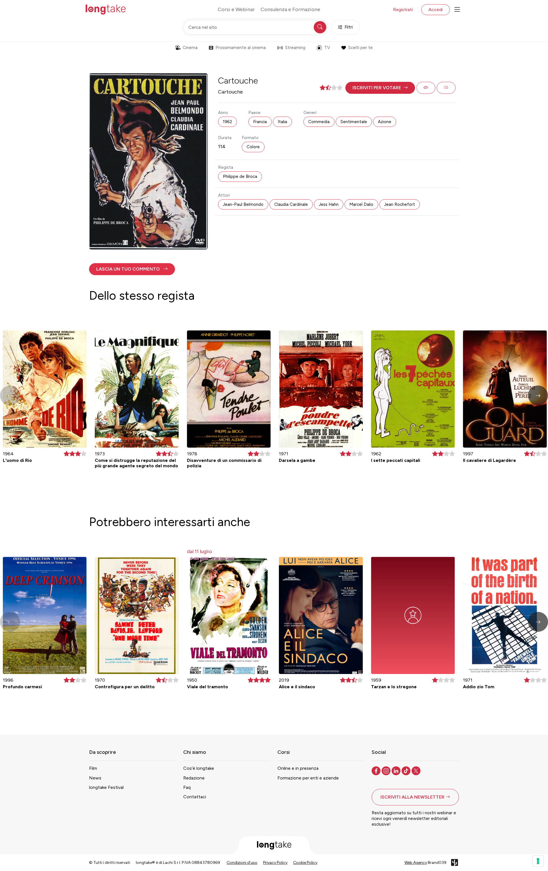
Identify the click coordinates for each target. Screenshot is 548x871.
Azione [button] (384, 121)
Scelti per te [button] (360, 47)
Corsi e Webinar (236, 9)
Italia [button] (282, 121)
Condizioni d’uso (242, 862)
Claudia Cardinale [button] (291, 204)
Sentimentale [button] (354, 121)
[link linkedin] (397, 770)
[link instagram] (387, 770)
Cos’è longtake (198, 768)
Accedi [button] (435, 9)
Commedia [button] (319, 121)
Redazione (194, 778)
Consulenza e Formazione (290, 9)
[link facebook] (377, 770)
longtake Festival (106, 787)
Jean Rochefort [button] (399, 204)
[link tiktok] (407, 770)
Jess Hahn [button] (329, 204)
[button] (380, 88)
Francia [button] (260, 121)
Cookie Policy (305, 862)
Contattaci (194, 796)
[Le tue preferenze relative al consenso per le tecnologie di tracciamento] (538, 861)
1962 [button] (227, 121)
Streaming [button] (295, 47)
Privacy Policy (275, 862)
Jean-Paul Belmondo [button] (243, 204)
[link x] (417, 770)
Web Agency (415, 862)
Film (93, 768)
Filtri (348, 27)
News (95, 778)
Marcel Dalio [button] (361, 204)
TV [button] (327, 47)
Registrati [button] (403, 9)
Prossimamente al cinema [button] (240, 47)
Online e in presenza (298, 768)
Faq (187, 787)
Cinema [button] (190, 47)
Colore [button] (253, 146)
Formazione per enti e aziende (308, 778)
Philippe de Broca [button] (240, 176)
